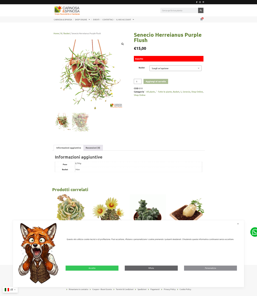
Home (56, 33)
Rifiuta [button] (151, 268)
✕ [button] (238, 224)
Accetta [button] (92, 268)
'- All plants (150, 91)
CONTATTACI (107, 19)
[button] (122, 44)
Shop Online (197, 91)
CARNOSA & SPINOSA (63, 19)
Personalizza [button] (210, 268)
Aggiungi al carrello (156, 81)
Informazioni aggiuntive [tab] (68, 147)
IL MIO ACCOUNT (123, 19)
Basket (67, 33)
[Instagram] (200, 2)
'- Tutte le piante (164, 91)
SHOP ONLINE (81, 19)
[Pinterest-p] (203, 2)
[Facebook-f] (196, 2)
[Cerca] (200, 10)
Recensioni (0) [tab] (93, 147)
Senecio (186, 91)
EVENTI (96, 19)
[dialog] (128, 253)
